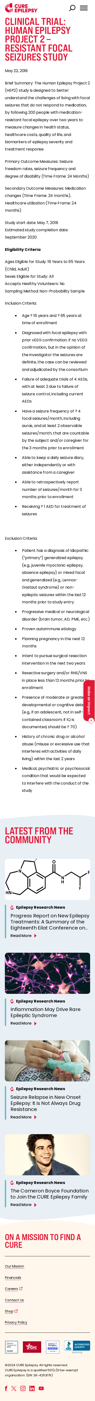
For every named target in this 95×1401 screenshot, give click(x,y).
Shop (9, 1311)
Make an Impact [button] (88, 700)
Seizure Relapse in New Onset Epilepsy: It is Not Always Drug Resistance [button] (45, 1103)
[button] (21, 11)
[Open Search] (73, 8)
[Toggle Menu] (84, 8)
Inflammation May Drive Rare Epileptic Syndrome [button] (45, 1012)
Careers (11, 1288)
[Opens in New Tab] (11, 1352)
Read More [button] (20, 935)
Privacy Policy (16, 1322)
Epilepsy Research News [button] (40, 907)
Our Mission (14, 1266)
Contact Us (14, 1300)
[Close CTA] (90, 720)
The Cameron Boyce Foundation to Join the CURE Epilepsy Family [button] (49, 1193)
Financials (13, 1277)
